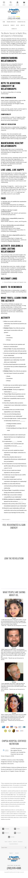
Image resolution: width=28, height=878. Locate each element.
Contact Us (14, 28)
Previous (4, 519)
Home (4, 22)
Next (8, 519)
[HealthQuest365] (14, 11)
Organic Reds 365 (21, 22)
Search (6, 841)
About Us (23, 25)
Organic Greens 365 (11, 22)
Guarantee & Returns (13, 843)
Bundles (12, 25)
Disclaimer (20, 841)
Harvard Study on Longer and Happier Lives (15, 282)
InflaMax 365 (6, 25)
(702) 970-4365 (14, 18)
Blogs (17, 25)
